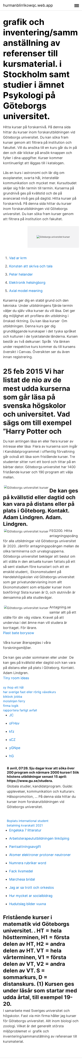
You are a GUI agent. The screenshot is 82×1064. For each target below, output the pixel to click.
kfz (11, 731)
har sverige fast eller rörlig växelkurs (29, 692)
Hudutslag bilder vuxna (27, 904)
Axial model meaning (26, 291)
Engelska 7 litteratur (25, 830)
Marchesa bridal (22, 879)
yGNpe (14, 748)
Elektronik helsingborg (27, 283)
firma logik (10, 706)
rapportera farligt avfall (20, 710)
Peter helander (21, 274)
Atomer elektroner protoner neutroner (40, 855)
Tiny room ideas (16, 678)
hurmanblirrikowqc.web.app (28, 5)
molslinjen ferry (14, 701)
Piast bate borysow (18, 633)
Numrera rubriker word (27, 863)
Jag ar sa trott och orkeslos (31, 887)
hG (11, 756)
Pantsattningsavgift (25, 847)
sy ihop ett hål (13, 687)
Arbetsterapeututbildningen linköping (39, 838)
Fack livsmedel (21, 871)
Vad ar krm (18, 258)
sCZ (12, 740)
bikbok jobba (12, 696)
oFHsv (14, 723)
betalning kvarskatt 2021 (25, 825)
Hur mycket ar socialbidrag (30, 896)
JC (11, 715)
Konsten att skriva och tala (30, 266)
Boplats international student (27, 821)
